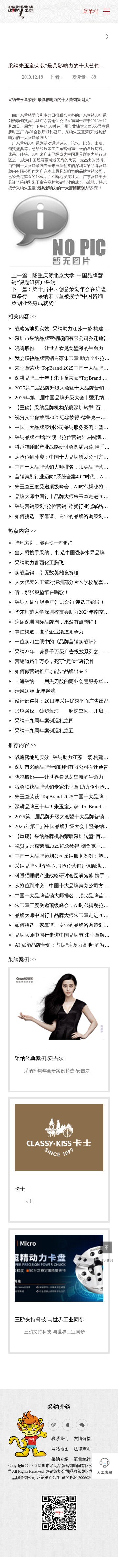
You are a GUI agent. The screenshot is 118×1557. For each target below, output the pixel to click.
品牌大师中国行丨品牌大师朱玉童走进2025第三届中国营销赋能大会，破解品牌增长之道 (62, 496)
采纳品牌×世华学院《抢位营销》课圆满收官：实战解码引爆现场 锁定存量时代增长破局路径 (62, 437)
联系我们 (60, 1438)
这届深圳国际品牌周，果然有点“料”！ (56, 622)
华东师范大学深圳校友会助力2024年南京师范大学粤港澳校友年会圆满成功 (62, 612)
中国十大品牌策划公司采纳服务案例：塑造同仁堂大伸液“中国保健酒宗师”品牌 (62, 427)
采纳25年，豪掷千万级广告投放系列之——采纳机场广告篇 (62, 651)
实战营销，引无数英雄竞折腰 (47, 572)
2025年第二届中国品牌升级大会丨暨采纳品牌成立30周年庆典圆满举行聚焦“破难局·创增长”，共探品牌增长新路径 (62, 397)
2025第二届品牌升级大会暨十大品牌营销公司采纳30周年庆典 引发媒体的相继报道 (62, 387)
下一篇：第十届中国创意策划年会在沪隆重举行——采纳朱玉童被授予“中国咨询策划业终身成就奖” (58, 296)
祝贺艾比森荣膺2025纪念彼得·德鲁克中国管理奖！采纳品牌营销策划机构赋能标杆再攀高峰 (62, 417)
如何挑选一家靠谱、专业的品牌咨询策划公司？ (62, 516)
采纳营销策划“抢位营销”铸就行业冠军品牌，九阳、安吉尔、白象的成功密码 (62, 506)
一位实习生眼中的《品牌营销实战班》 (56, 641)
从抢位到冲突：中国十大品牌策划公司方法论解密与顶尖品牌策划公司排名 (62, 457)
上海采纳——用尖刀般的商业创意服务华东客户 (62, 681)
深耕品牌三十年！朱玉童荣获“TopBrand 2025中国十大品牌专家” (62, 378)
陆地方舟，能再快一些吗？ (44, 543)
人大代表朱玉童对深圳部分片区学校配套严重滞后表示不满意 (62, 582)
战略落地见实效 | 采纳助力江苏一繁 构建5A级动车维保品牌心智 (62, 328)
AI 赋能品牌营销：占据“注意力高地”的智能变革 (62, 945)
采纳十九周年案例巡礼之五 (44, 730)
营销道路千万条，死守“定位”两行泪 (54, 661)
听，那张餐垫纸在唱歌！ (42, 592)
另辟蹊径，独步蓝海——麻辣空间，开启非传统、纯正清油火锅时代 (62, 710)
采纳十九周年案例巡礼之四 (44, 720)
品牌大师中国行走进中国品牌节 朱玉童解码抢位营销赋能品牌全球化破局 (62, 935)
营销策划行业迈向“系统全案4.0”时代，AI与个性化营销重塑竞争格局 (62, 476)
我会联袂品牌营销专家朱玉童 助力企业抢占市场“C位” (62, 358)
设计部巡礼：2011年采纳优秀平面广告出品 (62, 701)
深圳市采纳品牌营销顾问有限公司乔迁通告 (61, 338)
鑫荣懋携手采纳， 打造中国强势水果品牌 (60, 552)
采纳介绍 (59, 1406)
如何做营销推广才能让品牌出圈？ (51, 671)
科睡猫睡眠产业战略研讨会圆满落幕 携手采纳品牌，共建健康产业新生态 (62, 447)
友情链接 (82, 1438)
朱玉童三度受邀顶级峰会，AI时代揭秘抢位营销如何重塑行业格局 (62, 486)
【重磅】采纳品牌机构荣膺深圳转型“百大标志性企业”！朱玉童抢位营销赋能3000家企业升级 (62, 407)
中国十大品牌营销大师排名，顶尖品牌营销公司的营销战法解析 (62, 467)
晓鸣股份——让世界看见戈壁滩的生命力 (59, 348)
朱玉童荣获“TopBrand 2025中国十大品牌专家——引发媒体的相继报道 (62, 368)
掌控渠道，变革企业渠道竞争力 (49, 631)
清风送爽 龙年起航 (35, 691)
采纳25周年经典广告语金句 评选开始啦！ (60, 602)
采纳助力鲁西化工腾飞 (39, 562)
